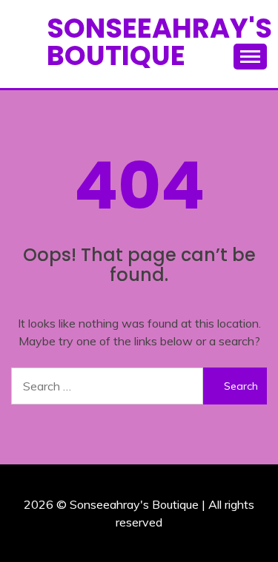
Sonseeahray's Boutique (159, 42)
